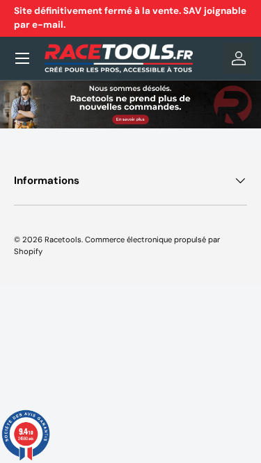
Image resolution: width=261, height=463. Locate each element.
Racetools (63, 239)
